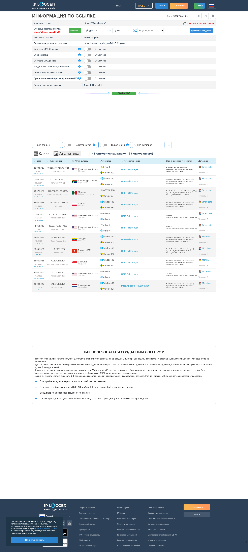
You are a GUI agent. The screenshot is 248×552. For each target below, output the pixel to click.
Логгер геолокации (87, 513)
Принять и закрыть (34, 540)
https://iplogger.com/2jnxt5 (47, 32)
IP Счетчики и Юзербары (89, 535)
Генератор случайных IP (127, 535)
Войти (162, 6)
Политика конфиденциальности (161, 518)
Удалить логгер (213, 16)
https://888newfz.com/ (95, 23)
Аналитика (69, 153)
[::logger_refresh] (169, 145)
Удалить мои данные (157, 540)
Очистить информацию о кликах (206, 16)
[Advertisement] (124, 116)
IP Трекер (121, 513)
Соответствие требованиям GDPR (162, 535)
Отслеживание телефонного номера (94, 518)
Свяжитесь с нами (156, 508)
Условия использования (158, 524)
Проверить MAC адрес (126, 518)
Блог (119, 5)
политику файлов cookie (45, 528)
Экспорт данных (179, 16)
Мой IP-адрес (123, 508)
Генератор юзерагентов (127, 540)
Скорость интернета (125, 524)
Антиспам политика (156, 529)
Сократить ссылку (87, 508)
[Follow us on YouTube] (69, 523)
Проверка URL (85, 529)
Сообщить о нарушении (158, 513)
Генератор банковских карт (128, 529)
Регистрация (179, 6)
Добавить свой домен (201, 30)
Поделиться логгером (199, 16)
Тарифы (199, 6)
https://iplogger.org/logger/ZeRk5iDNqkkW (104, 43)
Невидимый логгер (87, 524)
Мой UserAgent (85, 540)
